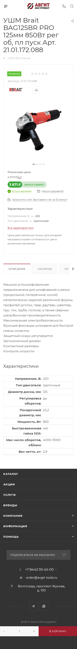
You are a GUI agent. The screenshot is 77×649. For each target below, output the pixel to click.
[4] (42, 73)
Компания (12, 515)
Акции (9, 484)
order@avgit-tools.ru (41, 577)
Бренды (10, 505)
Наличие (45, 268)
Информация (15, 526)
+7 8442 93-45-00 (39, 569)
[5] (46, 73)
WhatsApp (43, 606)
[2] (35, 73)
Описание (16, 268)
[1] (32, 73)
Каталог (10, 474)
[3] (39, 73)
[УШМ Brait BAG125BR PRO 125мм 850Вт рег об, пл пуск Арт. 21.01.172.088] (38, 130)
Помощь (11, 536)
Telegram (33, 606)
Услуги (9, 494)
